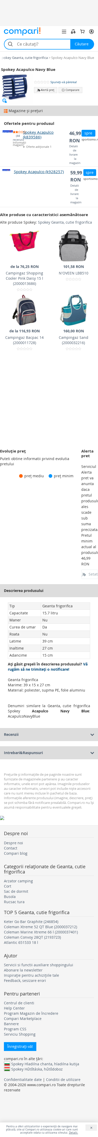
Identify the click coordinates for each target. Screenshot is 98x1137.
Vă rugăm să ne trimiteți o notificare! (48, 667)
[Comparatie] (73, 31)
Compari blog (15, 853)
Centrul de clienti (19, 1002)
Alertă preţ (47, 90)
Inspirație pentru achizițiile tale (31, 975)
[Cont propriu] (91, 31)
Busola (10, 896)
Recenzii (11, 734)
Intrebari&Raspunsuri (23, 752)
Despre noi (13, 842)
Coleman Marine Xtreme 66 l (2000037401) (41, 932)
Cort (7, 886)
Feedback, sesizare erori (25, 980)
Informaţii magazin (18, 144)
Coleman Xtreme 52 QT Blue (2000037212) (40, 926)
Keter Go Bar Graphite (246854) (31, 921)
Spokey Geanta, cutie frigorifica (65, 222)
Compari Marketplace (23, 1018)
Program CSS (15, 1028)
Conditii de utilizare (63, 1079)
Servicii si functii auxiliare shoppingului (38, 964)
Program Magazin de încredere (31, 1013)
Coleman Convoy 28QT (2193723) (32, 937)
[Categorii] (64, 31)
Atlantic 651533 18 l (21, 942)
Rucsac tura (14, 901)
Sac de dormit (16, 891)
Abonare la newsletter (23, 970)
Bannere (11, 1023)
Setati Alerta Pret (93, 574)
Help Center (14, 1008)
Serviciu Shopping (20, 1034)
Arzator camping (18, 880)
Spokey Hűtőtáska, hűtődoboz (37, 1069)
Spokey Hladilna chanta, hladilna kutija (45, 1063)
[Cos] (82, 31)
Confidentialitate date (23, 1079)
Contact (10, 848)
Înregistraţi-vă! (20, 1046)
